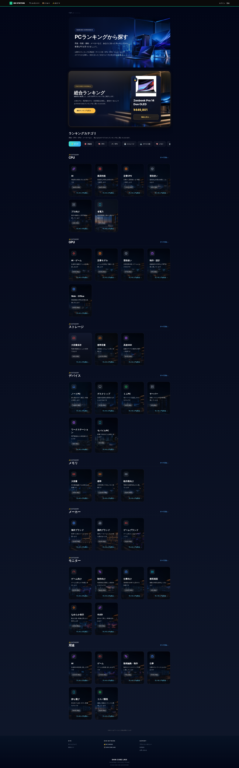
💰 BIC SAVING (108, 744)
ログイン (222, 3)
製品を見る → (146, 117)
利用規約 (142, 747)
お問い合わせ (143, 750)
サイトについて (72, 744)
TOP (70, 13)
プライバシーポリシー (146, 744)
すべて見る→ (164, 157)
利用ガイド (71, 747)
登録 (227, 3)
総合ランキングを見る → (85, 110)
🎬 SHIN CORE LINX (110, 747)
